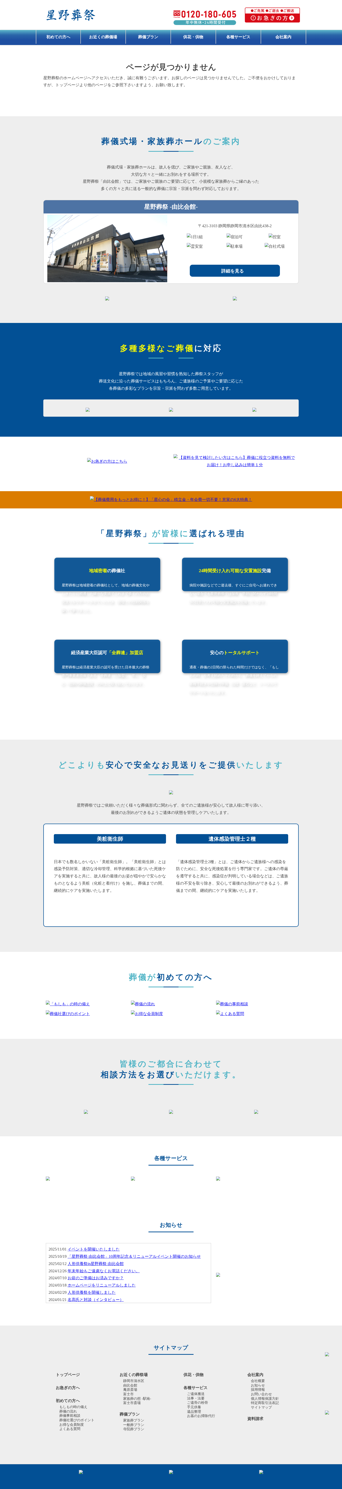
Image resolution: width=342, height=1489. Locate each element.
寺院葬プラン (133, 1429)
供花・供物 (193, 37)
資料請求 (255, 1419)
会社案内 (283, 37)
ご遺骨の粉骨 (197, 1403)
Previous (39, 1178)
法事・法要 (196, 1398)
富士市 (128, 1394)
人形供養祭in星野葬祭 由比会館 (96, 1264)
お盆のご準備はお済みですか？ (96, 1278)
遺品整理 (194, 1412)
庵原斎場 (130, 1390)
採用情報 (258, 1390)
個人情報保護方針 (265, 1399)
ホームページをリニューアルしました (102, 1285)
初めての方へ (58, 37)
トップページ (68, 1375)
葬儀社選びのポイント (76, 1420)
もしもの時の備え (73, 1407)
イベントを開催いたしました (94, 1249)
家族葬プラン (133, 1420)
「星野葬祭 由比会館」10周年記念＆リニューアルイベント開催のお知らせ (134, 1256)
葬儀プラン (148, 37)
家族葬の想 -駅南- (137, 1399)
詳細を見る (232, 270)
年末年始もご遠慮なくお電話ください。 (104, 1271)
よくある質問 (69, 1429)
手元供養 (194, 1407)
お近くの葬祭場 (134, 1375)
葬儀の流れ (68, 1411)
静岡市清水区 (133, 1381)
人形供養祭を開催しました (92, 1292)
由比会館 (130, 1385)
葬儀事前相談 (69, 1416)
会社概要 (258, 1381)
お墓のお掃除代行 (201, 1416)
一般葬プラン (133, 1425)
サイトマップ (261, 1407)
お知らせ (258, 1385)
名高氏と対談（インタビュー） (96, 1300)
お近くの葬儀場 (103, 37)
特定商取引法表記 (265, 1403)
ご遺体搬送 (196, 1394)
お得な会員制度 (71, 1425)
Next (302, 1178)
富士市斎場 (132, 1403)
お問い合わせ (261, 1394)
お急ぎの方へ (68, 1388)
